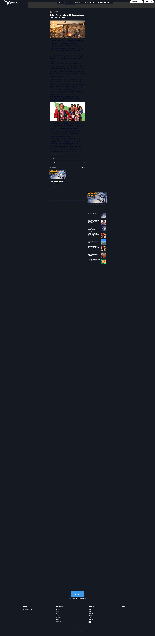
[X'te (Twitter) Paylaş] (50, 158)
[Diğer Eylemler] (84, 12)
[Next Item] (104, 197)
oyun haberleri (53, 154)
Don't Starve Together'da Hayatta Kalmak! (57, 182)
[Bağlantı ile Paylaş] (53, 158)
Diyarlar (57, 611)
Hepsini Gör (82, 167)
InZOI (59, 154)
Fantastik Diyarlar (77, 594)
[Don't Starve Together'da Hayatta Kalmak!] (57, 174)
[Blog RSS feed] (90, 622)
